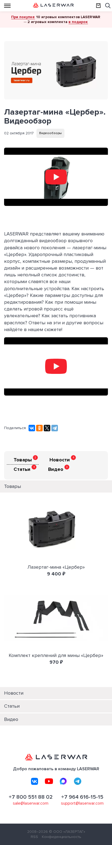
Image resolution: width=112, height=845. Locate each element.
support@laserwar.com (82, 803)
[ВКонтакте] (32, 428)
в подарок (78, 22)
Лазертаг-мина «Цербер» (56, 567)
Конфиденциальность (61, 836)
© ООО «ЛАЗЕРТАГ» (67, 831)
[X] (47, 428)
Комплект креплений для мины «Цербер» (56, 655)
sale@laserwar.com (30, 803)
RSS (34, 836)
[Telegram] (54, 428)
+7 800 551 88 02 (31, 797)
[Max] (63, 781)
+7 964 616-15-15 (82, 797)
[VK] (34, 781)
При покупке (23, 17)
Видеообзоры (50, 133)
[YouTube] (48, 781)
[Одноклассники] (39, 428)
